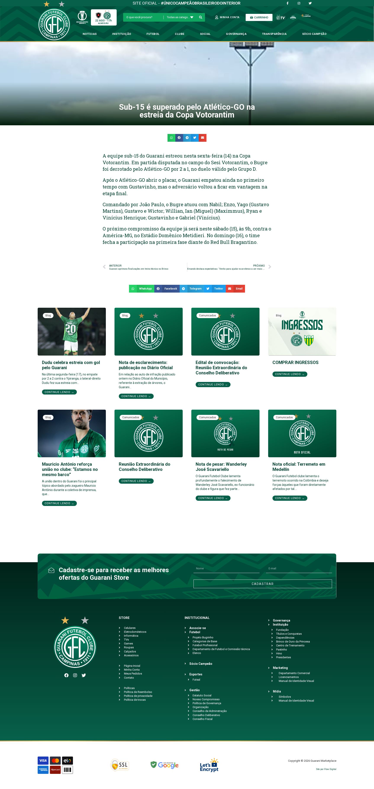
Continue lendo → (59, 392)
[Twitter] (84, 675)
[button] (171, 138)
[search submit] (201, 17)
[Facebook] (66, 675)
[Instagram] (75, 675)
